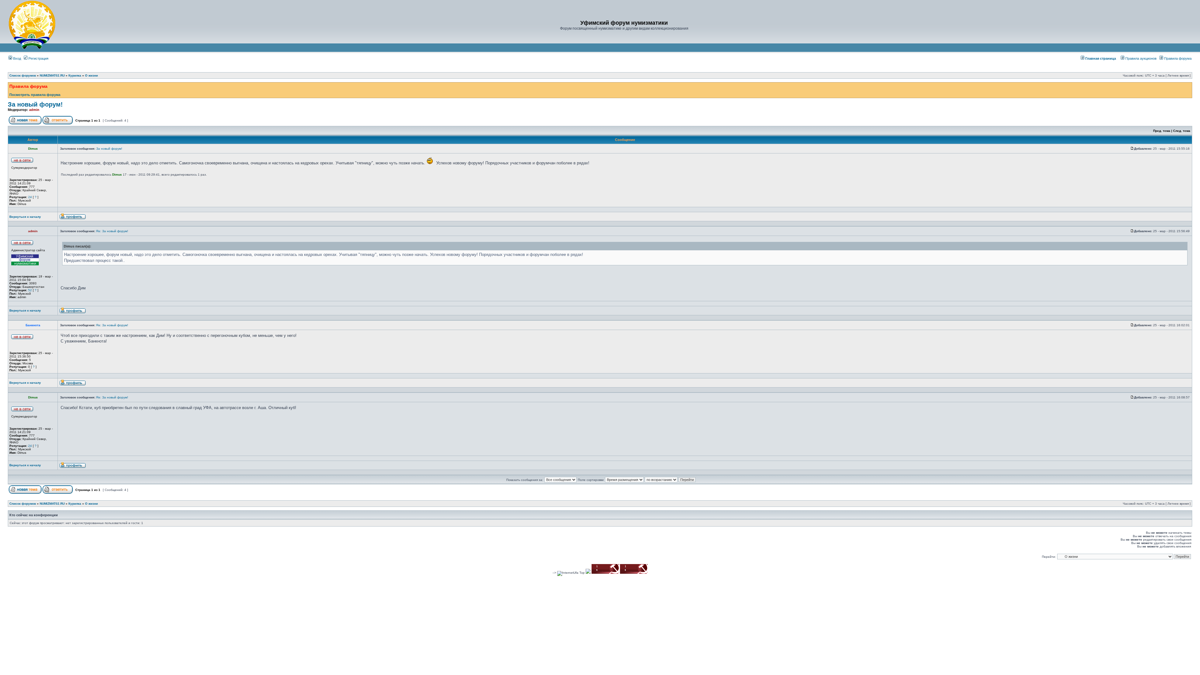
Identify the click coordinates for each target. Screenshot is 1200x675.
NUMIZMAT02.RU (52, 75)
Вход (16, 58)
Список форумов (22, 75)
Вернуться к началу (25, 216)
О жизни (91, 75)
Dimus (117, 174)
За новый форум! (35, 104)
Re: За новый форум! (112, 231)
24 (30, 197)
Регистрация (38, 58)
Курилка (74, 75)
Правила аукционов (1141, 58)
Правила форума (1178, 58)
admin (34, 110)
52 (30, 290)
